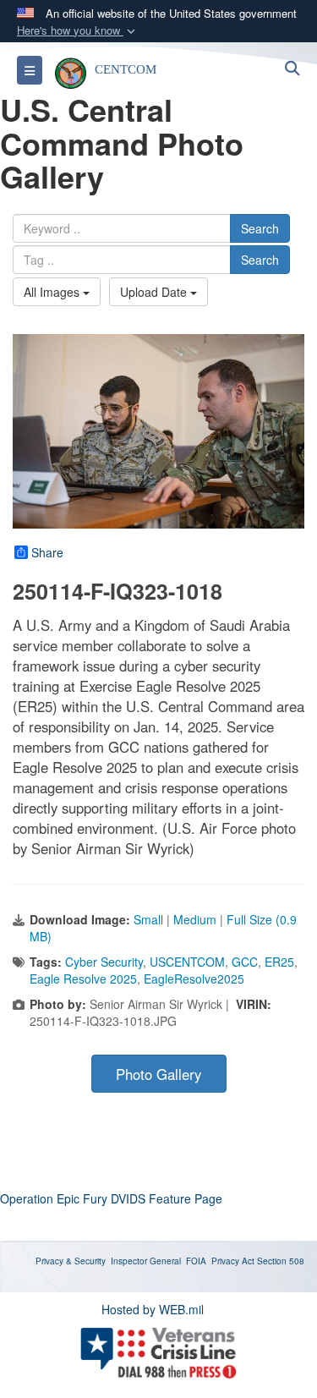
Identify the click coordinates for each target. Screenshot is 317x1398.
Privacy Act (232, 1261)
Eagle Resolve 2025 (83, 978)
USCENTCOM (187, 961)
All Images (53, 291)
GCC (245, 961)
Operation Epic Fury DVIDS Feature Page (111, 1198)
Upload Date (155, 291)
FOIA (196, 1261)
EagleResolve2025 (194, 978)
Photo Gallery (158, 1074)
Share (47, 552)
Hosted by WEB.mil (152, 1309)
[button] (78, 31)
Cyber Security (104, 961)
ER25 (279, 961)
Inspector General (146, 1261)
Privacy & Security (71, 1261)
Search (260, 228)
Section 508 (280, 1261)
